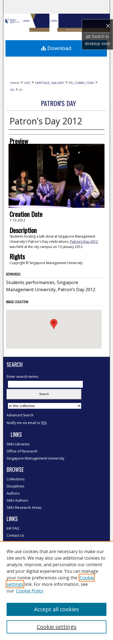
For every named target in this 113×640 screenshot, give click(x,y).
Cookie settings (57, 626)
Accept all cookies (56, 609)
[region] (56, 590)
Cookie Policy (29, 591)
